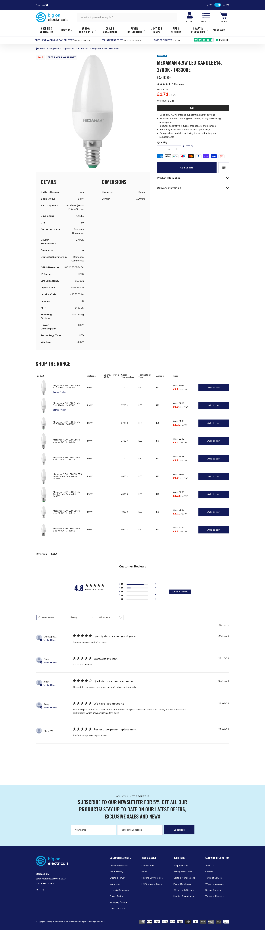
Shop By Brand (180, 865)
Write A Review (180, 591)
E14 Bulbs (83, 49)
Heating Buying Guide (152, 877)
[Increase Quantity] (177, 149)
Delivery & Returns (119, 865)
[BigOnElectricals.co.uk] (52, 17)
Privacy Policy (116, 896)
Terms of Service (213, 877)
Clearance (219, 30)
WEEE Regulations (214, 884)
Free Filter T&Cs (117, 908)
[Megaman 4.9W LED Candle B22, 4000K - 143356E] (43, 529)
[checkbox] (110, 617)
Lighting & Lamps (156, 30)
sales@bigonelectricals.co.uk (51, 878)
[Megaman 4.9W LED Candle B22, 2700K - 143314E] (43, 458)
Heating (65, 30)
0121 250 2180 (45, 883)
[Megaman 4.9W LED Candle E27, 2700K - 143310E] (43, 423)
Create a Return (117, 877)
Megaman (54, 49)
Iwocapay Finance (118, 902)
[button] (93, 111)
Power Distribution (134, 30)
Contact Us (115, 884)
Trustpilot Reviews (214, 896)
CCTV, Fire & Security (183, 890)
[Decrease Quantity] (161, 149)
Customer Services (120, 858)
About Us (210, 865)
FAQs (144, 871)
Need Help (40, 5)
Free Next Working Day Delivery (62, 40)
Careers (209, 871)
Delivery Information (169, 188)
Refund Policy (116, 871)
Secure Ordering (213, 890)
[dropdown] (81, 617)
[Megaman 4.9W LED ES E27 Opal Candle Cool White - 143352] (43, 494)
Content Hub (148, 865)
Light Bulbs (68, 49)
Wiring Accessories (86, 30)
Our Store (179, 858)
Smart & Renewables (198, 30)
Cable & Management (110, 30)
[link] (137, 600)
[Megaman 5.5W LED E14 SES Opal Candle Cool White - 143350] (43, 476)
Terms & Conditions (119, 890)
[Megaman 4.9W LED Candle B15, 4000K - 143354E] (43, 512)
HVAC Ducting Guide (152, 884)
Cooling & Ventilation (46, 30)
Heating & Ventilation (183, 896)
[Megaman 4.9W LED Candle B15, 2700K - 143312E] (43, 441)
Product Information (169, 178)
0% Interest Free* (121, 40)
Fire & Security (176, 30)
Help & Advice (149, 858)
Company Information (217, 858)
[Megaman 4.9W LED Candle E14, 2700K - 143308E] (43, 387)
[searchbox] (51, 617)
